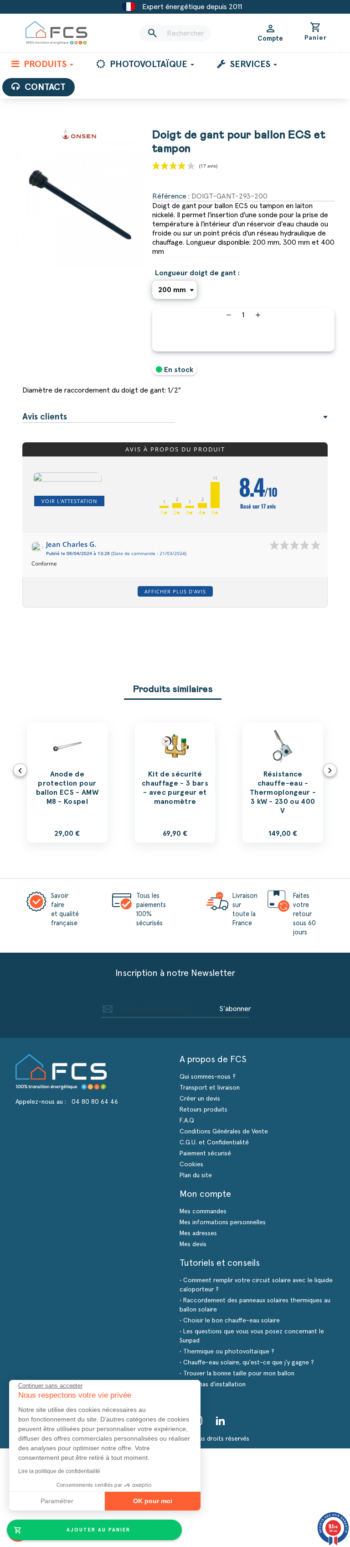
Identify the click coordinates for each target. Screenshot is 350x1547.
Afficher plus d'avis (175, 591)
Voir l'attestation (69, 501)
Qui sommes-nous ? (208, 1077)
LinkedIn (220, 1420)
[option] (67, 783)
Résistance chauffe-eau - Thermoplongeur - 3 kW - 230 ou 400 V (283, 792)
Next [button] (330, 770)
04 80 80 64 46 (95, 1102)
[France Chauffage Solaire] (56, 33)
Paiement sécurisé (205, 1153)
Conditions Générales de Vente (224, 1131)
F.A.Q (187, 1120)
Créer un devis (200, 1099)
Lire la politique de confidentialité (59, 1471)
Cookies (191, 1164)
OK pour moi (152, 1501)
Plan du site (196, 1175)
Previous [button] (20, 770)
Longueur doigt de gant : (197, 273)
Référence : (171, 196)
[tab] (175, 417)
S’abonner (235, 1008)
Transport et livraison (210, 1088)
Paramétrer (57, 1501)
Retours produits (203, 1109)
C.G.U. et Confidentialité (214, 1142)
